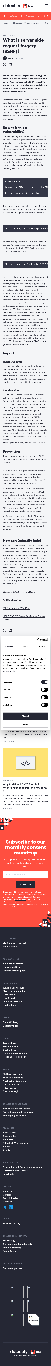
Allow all (25, 716)
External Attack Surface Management (23, 1167)
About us (7, 1191)
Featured (13, 16)
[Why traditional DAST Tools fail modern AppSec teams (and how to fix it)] (25, 763)
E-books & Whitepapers (15, 1143)
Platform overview (12, 1074)
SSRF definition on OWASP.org (16, 608)
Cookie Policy (10, 1049)
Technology (9, 1240)
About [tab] (42, 646)
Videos (6, 1146)
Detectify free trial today (24, 592)
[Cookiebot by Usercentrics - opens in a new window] (37, 639)
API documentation (13, 963)
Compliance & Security (15, 1053)
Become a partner (12, 1268)
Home (5, 23)
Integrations (9, 1087)
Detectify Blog (10, 1022)
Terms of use (9, 1043)
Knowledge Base (11, 967)
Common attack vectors (15, 1170)
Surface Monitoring (13, 1077)
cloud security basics (16, 410)
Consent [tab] (9, 646)
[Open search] (4, 16)
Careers (7, 1194)
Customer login (11, 1091)
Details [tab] (26, 646)
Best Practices (27, 16)
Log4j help (8, 1174)
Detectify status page (14, 970)
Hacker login (9, 1005)
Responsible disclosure (15, 1056)
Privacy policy (10, 1046)
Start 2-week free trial (14, 943)
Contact (7, 1201)
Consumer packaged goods (17, 1244)
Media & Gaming (12, 1247)
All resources (9, 1132)
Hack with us (9, 994)
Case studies (9, 1136)
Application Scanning (14, 1081)
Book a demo (10, 946)
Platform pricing (11, 1223)
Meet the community (14, 991)
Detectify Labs (10, 1025)
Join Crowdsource (12, 1001)
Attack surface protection (16, 1108)
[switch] (44, 690)
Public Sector (10, 1251)
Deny (25, 724)
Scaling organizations (14, 1115)
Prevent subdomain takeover (18, 1112)
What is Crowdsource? (14, 987)
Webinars (8, 1139)
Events (6, 1150)
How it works (9, 998)
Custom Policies (11, 1084)
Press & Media (10, 1198)
